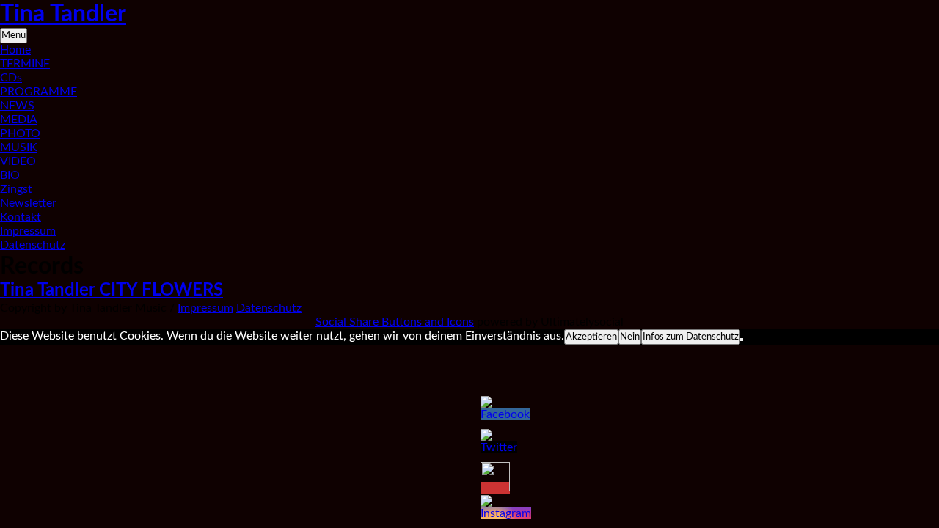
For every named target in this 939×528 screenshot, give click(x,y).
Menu (13, 35)
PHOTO (20, 133)
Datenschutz (32, 245)
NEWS (17, 105)
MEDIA (18, 119)
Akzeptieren (591, 336)
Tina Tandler (63, 14)
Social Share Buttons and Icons (394, 322)
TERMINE (25, 64)
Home (15, 50)
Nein (630, 336)
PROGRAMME (38, 92)
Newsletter (28, 203)
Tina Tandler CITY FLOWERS (111, 290)
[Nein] (741, 339)
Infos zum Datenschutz (691, 336)
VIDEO (18, 161)
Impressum (28, 231)
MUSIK (18, 147)
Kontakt (20, 217)
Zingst (16, 189)
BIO (10, 175)
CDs (11, 78)
